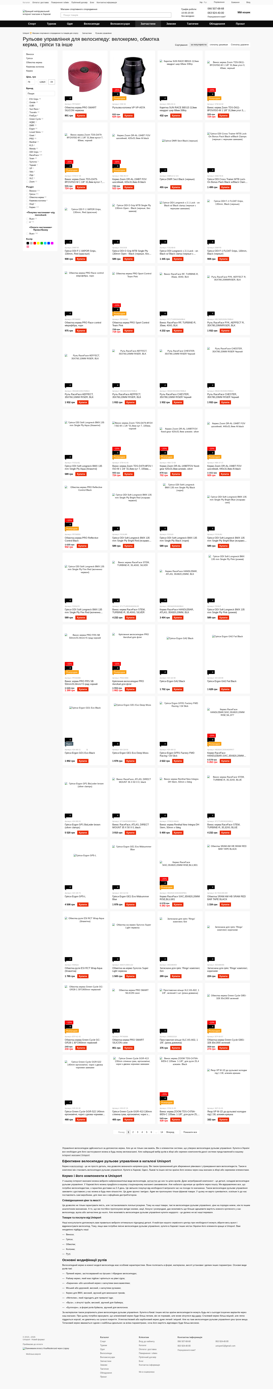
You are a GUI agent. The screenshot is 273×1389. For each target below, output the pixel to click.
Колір (29, 239)
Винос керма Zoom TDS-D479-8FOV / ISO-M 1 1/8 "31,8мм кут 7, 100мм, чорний (132, 469)
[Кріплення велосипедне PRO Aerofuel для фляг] (132, 650)
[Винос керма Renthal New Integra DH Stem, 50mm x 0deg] (180, 793)
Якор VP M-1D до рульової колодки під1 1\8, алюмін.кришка (226, 1113)
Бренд (29, 88)
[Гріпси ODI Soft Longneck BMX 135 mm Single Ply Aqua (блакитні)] (85, 435)
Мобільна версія (33, 1354)
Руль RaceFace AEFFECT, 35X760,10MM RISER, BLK (79, 395)
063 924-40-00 (216, 13)
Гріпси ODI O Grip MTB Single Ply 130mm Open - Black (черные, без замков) (130, 254)
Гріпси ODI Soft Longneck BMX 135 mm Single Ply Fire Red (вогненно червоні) (83, 612)
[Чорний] (27, 243)
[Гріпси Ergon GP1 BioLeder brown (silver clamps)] (85, 793)
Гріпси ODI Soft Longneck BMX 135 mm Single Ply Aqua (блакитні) (83, 467)
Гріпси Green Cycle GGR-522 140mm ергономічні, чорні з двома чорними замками (84, 1114)
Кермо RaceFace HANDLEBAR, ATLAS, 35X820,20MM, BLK (177, 611)
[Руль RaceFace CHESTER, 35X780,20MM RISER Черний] (227, 363)
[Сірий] (31, 243)
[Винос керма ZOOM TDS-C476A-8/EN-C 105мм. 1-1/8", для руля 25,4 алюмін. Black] (180, 1080)
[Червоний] (34, 243)
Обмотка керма (34, 62)
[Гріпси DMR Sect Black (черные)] (180, 148)
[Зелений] (41, 243)
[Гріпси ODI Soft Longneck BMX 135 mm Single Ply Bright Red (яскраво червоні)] (132, 506)
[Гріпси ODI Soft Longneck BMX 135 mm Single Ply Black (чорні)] (180, 506)
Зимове (171, 23)
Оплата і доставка (40, 2)
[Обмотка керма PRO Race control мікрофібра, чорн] (85, 291)
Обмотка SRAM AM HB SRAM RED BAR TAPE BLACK (226, 898)
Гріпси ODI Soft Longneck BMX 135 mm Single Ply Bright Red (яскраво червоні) (131, 540)
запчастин (152, 1181)
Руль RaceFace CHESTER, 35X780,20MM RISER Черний (223, 395)
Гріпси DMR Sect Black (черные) (177, 179)
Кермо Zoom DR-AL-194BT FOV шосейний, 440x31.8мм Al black (224, 467)
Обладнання (217, 23)
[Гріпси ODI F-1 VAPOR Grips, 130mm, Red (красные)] (85, 220)
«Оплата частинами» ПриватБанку (40, 228)
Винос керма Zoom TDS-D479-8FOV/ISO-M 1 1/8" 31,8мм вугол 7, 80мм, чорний (83, 182)
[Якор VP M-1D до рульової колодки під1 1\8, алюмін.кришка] (227, 1080)
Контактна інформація (107, 2)
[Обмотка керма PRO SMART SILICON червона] (85, 76)
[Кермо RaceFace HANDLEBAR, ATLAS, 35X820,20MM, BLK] (180, 578)
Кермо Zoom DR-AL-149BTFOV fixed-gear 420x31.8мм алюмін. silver (180, 467)
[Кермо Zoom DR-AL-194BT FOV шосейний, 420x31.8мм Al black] (132, 148)
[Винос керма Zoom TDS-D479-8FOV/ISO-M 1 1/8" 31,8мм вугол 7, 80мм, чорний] (85, 148)
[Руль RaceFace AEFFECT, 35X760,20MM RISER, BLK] (132, 363)
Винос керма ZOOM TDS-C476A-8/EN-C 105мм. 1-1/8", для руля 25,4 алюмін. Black (179, 1114)
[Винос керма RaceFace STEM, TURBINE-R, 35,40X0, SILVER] (132, 578)
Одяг (70, 23)
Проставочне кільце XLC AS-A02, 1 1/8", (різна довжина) (179, 1041)
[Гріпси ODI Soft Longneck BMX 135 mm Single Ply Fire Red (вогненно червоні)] (85, 578)
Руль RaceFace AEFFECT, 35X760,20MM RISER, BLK (126, 395)
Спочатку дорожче (240, 44)
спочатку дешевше (219, 44)
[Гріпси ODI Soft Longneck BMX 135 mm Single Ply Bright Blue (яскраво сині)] (227, 506)
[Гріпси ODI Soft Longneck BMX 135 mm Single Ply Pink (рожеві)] (227, 578)
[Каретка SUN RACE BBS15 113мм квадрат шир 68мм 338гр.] (180, 76)
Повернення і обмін (60, 2)
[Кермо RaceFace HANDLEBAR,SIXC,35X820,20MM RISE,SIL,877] (227, 722)
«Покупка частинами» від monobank (41, 213)
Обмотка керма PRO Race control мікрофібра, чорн (83, 324)
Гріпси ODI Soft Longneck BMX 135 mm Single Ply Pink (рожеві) (226, 611)
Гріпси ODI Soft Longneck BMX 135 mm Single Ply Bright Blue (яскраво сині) (226, 540)
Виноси (30, 54)
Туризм (51, 23)
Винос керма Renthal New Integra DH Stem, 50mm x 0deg (179, 826)
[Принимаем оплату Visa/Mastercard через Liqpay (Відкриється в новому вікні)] (46, 1348)
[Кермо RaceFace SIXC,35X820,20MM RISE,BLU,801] (180, 865)
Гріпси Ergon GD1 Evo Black (80, 753)
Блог (92, 2)
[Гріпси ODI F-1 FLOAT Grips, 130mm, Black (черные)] (227, 220)
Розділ (30, 187)
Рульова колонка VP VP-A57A (128, 107)
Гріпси (29, 58)
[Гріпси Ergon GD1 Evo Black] (85, 722)
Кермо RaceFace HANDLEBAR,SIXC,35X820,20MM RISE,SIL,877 (225, 756)
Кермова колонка (35, 66)
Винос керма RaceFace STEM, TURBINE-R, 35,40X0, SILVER (128, 611)
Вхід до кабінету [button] (147, 1341)
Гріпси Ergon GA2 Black (172, 681)
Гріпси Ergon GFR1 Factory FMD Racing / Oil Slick (177, 754)
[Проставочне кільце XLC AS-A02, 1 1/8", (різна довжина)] (180, 1009)
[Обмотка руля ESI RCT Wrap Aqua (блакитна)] (85, 937)
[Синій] (48, 243)
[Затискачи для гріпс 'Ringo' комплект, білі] (180, 937)
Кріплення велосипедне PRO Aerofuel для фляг (128, 682)
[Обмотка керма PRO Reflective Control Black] (85, 506)
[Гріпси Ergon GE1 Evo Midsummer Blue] (132, 865)
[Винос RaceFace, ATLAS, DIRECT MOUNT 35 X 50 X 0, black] (132, 793)
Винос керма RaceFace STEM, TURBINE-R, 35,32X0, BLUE (223, 826)
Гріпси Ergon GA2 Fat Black (222, 681)
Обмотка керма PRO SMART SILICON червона (80, 109)
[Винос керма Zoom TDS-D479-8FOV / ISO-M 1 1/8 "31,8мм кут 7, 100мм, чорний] (132, 435)
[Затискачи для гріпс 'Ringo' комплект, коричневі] (227, 937)
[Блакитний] (45, 243)
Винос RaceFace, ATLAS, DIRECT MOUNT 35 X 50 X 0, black (130, 826)
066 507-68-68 (216, 8)
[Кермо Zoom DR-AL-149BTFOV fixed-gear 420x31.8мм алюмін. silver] (180, 435)
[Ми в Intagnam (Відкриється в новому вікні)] (121, 2)
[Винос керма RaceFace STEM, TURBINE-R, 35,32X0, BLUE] (227, 793)
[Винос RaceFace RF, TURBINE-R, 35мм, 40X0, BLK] (180, 291)
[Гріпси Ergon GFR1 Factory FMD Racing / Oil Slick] (180, 722)
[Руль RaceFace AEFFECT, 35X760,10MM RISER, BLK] (85, 363)
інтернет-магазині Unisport (76, 1155)
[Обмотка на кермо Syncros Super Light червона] (132, 937)
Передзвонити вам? (217, 17)
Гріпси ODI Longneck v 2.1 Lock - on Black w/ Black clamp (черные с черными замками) (179, 254)
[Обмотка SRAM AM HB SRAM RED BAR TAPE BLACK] (227, 865)
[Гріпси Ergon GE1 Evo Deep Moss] (132, 722)
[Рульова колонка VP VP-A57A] (132, 76)
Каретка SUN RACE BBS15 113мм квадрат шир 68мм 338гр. (178, 109)
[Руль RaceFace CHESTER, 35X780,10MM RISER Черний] (180, 363)
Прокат (240, 23)
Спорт (32, 23)
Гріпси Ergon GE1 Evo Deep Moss (130, 753)
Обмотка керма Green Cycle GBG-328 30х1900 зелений (226, 1041)
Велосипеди (92, 23)
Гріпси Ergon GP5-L (75, 896)
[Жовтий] (38, 243)
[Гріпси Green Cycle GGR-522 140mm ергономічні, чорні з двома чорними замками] (85, 1080)
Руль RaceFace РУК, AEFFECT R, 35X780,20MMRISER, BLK (225, 324)
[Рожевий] (27, 246)
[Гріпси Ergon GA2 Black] (180, 650)
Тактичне (192, 23)
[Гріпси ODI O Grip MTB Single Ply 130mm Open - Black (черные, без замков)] (132, 220)
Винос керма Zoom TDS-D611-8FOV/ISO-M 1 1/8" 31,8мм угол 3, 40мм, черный (225, 110)
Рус (205, 2)
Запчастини (148, 23)
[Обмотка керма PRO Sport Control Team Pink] (132, 291)
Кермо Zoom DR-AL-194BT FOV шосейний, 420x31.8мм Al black (129, 180)
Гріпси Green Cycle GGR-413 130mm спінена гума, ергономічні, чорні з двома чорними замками (132, 1114)
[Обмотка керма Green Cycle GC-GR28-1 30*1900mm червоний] (85, 1009)
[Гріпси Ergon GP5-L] (85, 865)
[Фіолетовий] (52, 243)
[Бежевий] (31, 246)
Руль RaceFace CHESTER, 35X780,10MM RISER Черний (175, 395)
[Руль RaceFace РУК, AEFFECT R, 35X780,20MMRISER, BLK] (227, 291)
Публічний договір (79, 2)
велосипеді (77, 1166)
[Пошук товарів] (168, 15)
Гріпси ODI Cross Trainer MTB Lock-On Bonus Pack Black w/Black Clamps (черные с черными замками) (227, 182)
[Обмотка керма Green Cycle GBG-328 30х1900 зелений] (227, 1009)
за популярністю (199, 44)
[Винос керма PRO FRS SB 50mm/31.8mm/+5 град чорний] (85, 650)
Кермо (29, 70)
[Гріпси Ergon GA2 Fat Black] (227, 650)
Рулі (68, 1254)
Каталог (26, 2)
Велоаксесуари (120, 23)
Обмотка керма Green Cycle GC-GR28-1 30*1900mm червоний (82, 1041)
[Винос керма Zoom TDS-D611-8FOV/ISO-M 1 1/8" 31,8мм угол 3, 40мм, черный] (227, 76)
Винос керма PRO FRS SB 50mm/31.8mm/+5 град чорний (81, 682)
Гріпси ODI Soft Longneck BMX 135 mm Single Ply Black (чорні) (178, 539)
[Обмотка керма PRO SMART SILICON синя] (132, 1009)
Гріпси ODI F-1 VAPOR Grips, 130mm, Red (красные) (80, 252)
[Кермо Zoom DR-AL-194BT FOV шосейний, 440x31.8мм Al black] (227, 435)
